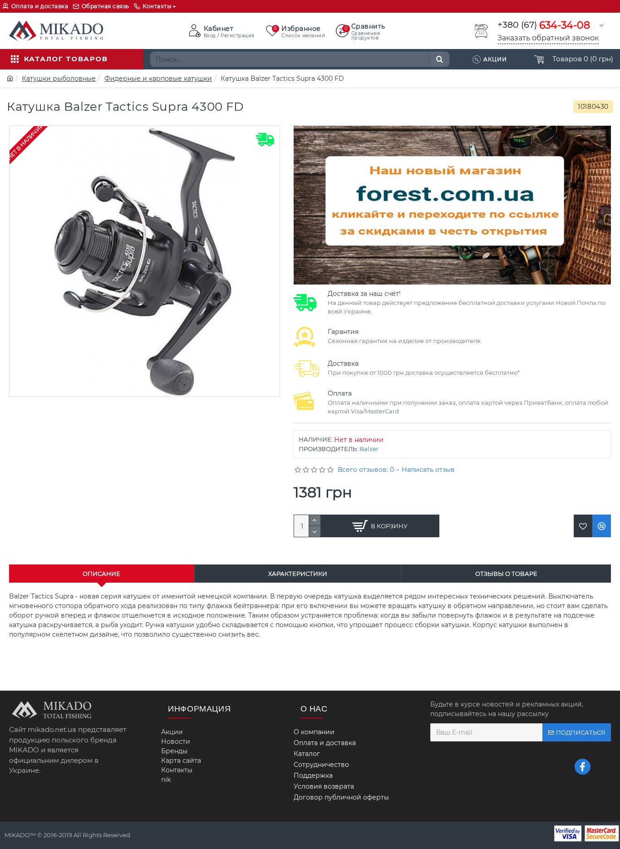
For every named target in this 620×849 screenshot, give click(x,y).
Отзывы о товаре (506, 573)
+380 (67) (543, 25)
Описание (101, 573)
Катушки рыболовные (59, 78)
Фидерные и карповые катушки (158, 78)
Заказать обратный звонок (548, 38)
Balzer (369, 448)
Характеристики (297, 573)
